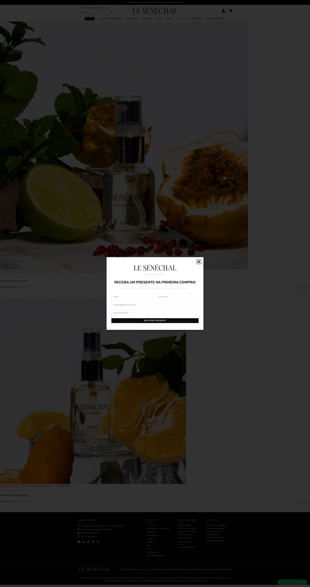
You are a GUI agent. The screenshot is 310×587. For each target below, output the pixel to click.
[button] (199, 262)
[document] (155, 293)
